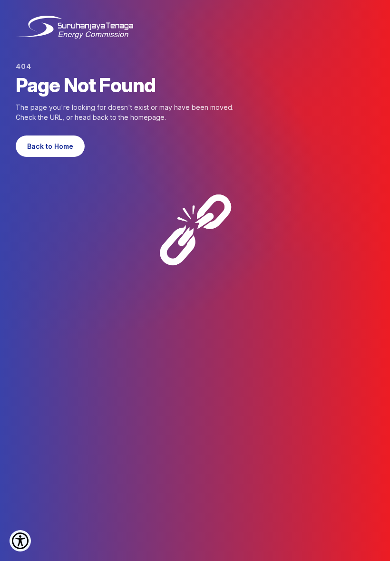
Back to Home (50, 146)
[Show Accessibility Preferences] (20, 540)
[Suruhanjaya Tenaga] (74, 27)
